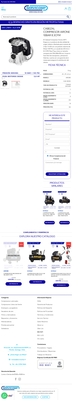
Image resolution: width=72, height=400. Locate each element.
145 (70, 107)
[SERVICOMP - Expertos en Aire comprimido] (36, 9)
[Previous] (3, 52)
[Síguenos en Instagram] (19, 379)
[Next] (38, 52)
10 (70, 103)
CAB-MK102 (67, 81)
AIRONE (68, 77)
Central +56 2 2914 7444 (9, 1)
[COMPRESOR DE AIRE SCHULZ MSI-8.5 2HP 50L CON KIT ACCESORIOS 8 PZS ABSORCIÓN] (61, 255)
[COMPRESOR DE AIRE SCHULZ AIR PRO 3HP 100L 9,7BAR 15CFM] (37, 255)
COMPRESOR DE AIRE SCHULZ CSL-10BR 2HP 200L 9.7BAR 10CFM (64, 214)
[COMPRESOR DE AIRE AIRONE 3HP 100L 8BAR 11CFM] (14, 255)
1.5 (70, 93)
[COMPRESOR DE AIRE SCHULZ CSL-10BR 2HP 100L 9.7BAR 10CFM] (49, 200)
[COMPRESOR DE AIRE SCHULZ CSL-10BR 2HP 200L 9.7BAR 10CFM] (64, 200)
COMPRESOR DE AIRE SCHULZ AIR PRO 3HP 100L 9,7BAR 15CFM (36, 274)
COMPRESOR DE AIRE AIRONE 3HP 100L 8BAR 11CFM (12, 274)
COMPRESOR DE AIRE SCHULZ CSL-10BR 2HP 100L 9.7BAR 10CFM (49, 214)
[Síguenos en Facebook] (15, 379)
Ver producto (49, 222)
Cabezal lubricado (68, 85)
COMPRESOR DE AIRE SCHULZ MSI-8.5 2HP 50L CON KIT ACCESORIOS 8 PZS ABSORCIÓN (61, 275)
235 (70, 100)
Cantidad (57, 148)
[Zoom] (3, 77)
